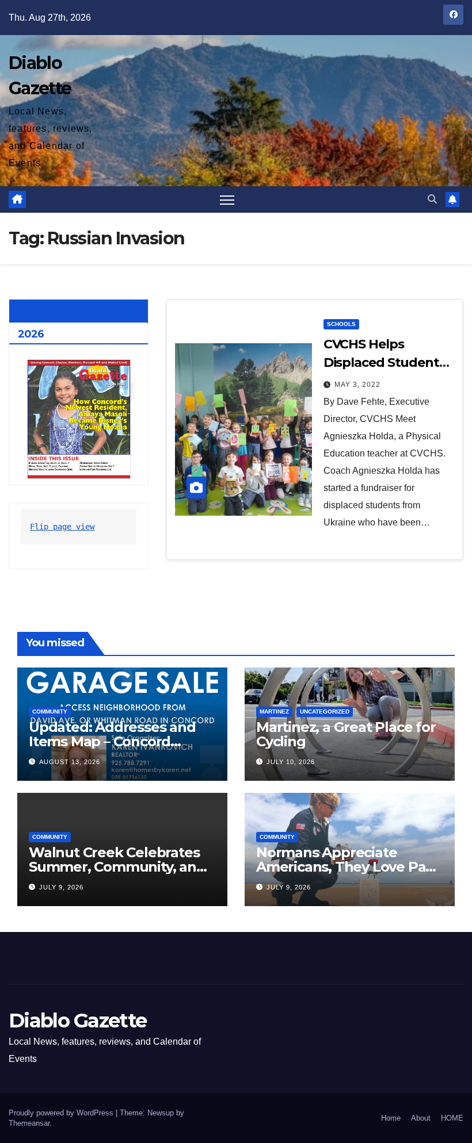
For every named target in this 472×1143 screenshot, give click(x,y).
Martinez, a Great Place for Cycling (346, 734)
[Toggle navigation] (227, 200)
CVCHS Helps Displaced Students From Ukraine (384, 362)
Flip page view (62, 526)
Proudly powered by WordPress (62, 1113)
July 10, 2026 (291, 761)
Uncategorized (324, 711)
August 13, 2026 (69, 761)
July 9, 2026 (61, 887)
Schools (341, 324)
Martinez (274, 711)
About (421, 1118)
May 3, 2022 (357, 385)
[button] (432, 199)
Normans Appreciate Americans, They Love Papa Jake (349, 866)
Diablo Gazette (77, 1020)
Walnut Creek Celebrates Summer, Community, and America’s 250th (117, 866)
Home (391, 1118)
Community (49, 711)
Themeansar (29, 1123)
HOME (452, 1118)
